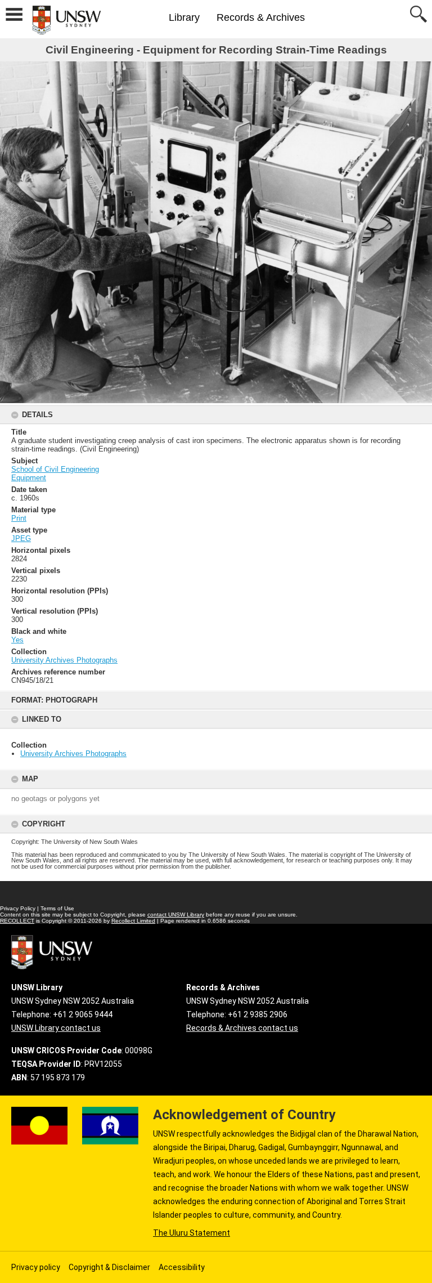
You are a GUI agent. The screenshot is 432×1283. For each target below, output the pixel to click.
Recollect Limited (133, 921)
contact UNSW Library (175, 914)
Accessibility (182, 1267)
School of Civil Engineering (55, 469)
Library (184, 17)
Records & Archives (261, 17)
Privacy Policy (17, 908)
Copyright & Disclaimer (109, 1267)
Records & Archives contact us (242, 1027)
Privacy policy (35, 1267)
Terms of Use (57, 908)
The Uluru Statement (191, 1232)
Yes (17, 640)
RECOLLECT (17, 921)
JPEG (21, 538)
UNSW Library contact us (56, 1027)
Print (18, 518)
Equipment (28, 477)
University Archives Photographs (73, 753)
